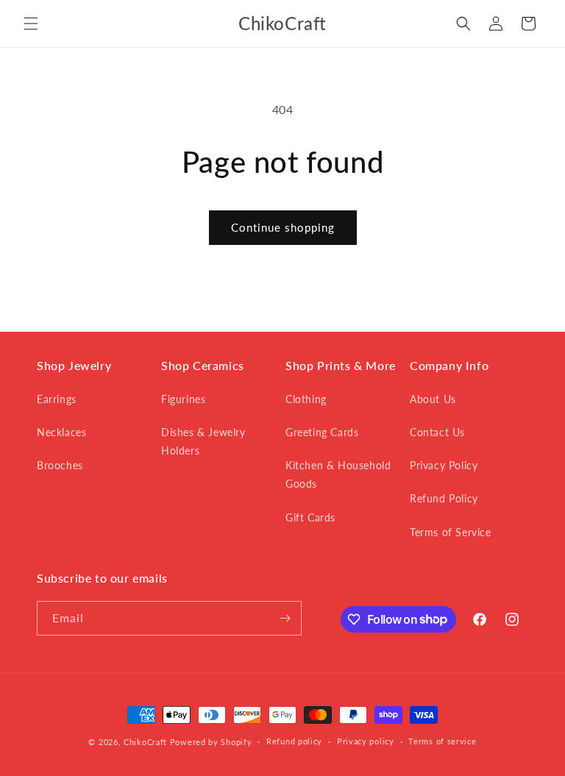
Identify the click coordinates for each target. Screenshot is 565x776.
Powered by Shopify (211, 742)
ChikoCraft (145, 742)
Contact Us (437, 432)
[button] (31, 23)
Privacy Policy (443, 465)
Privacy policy (365, 741)
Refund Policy (444, 498)
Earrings (57, 399)
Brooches (60, 465)
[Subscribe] (285, 618)
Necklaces (61, 432)
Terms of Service (450, 532)
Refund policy (294, 741)
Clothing (306, 399)
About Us (433, 399)
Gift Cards (310, 517)
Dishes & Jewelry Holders (203, 441)
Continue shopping (283, 227)
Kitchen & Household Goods (338, 474)
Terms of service (442, 741)
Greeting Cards (321, 432)
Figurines (183, 399)
